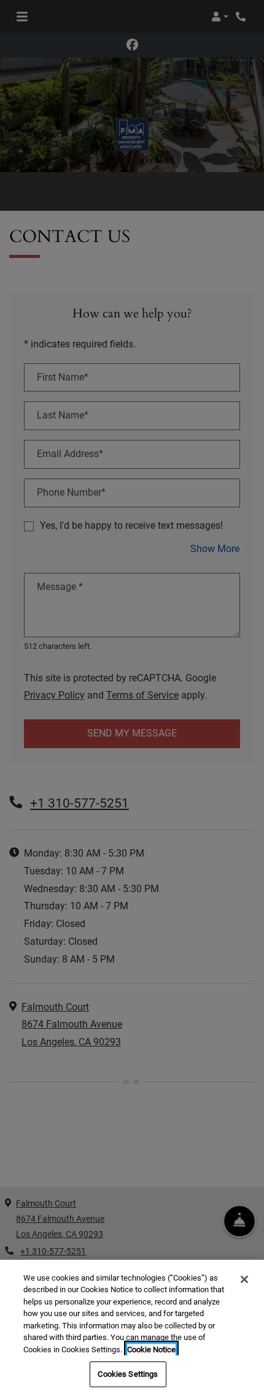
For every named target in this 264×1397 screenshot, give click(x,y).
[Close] (244, 1279)
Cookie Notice (151, 1349)
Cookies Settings (128, 1374)
